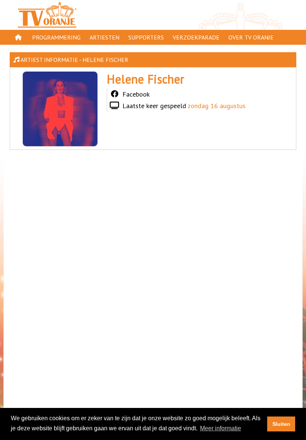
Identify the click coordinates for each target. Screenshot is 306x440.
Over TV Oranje (251, 37)
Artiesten (104, 37)
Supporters (146, 37)
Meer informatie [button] (220, 428)
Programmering (56, 37)
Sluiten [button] (281, 424)
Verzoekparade (196, 37)
